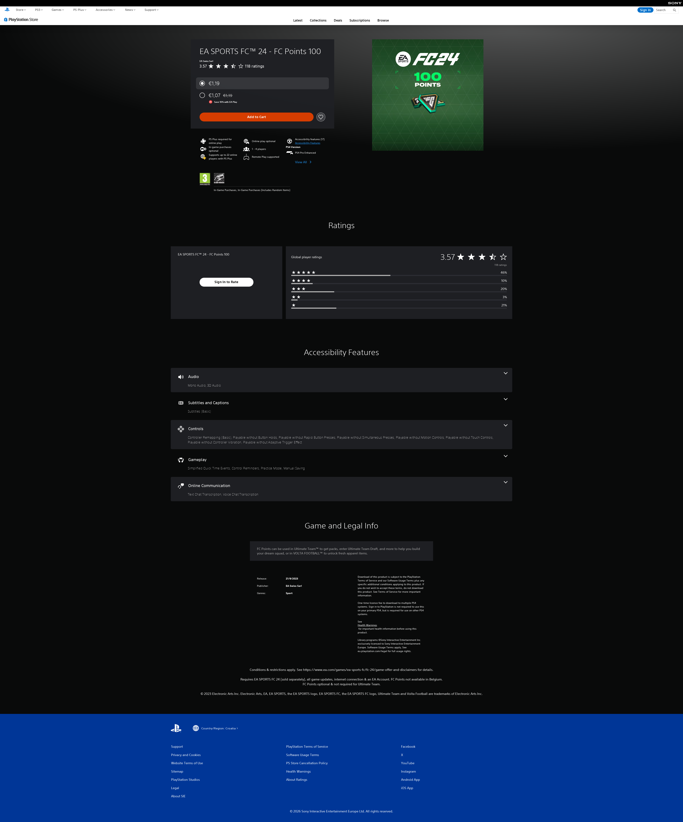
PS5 (37, 9)
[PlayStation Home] (7, 10)
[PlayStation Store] (22, 19)
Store (19, 9)
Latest (298, 20)
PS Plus (78, 9)
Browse (383, 20)
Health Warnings (367, 625)
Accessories (104, 9)
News (129, 9)
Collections (318, 20)
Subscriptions (360, 20)
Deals (338, 20)
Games (56, 9)
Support (150, 9)
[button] (307, 143)
